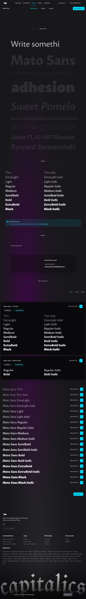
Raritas (36, 556)
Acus (59, 553)
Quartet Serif (6, 551)
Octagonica (6, 553)
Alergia (50, 551)
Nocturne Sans (23, 553)
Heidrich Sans (14, 553)
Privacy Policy (27, 541)
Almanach (78, 556)
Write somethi (35, 44)
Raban (31, 551)
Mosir (63, 553)
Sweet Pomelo (43, 106)
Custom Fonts (7, 541)
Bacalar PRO (74, 553)
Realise (55, 553)
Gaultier (42, 558)
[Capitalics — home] (5, 3)
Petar (26, 551)
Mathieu (68, 553)
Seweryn (69, 551)
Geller (70, 558)
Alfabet (72, 556)
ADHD (50, 553)
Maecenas (48, 558)
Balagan (21, 551)
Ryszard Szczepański (43, 146)
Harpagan (64, 558)
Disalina (59, 558)
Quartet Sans (14, 551)
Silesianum (44, 551)
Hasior (64, 551)
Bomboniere (22, 556)
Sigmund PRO (65, 556)
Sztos (28, 556)
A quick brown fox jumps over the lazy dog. (43, 73)
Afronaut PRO (56, 556)
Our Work (47, 539)
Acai (54, 551)
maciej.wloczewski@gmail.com (54, 266)
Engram (10, 558)
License (26, 539)
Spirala (30, 553)
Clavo (4, 563)
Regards (35, 553)
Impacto (75, 551)
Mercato (9, 556)
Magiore (41, 553)
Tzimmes (75, 558)
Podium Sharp (18, 558)
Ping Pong (42, 556)
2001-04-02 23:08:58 (43, 127)
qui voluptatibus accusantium (44, 118)
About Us (47, 541)
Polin (80, 553)
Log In (67, 539)
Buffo (4, 556)
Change (5, 558)
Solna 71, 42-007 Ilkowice (43, 136)
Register (67, 541)
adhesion (43, 87)
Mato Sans (43, 60)
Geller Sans (26, 558)
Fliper (45, 553)
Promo (54, 558)
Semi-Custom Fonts (8, 539)
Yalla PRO (48, 556)
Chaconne (59, 551)
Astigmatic (37, 551)
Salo (32, 556)
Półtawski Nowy (34, 558)
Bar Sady (15, 556)
